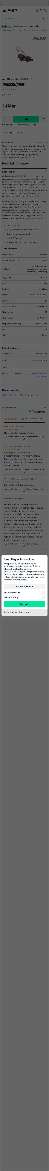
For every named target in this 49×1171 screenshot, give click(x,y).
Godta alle (24, 604)
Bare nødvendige (24, 586)
